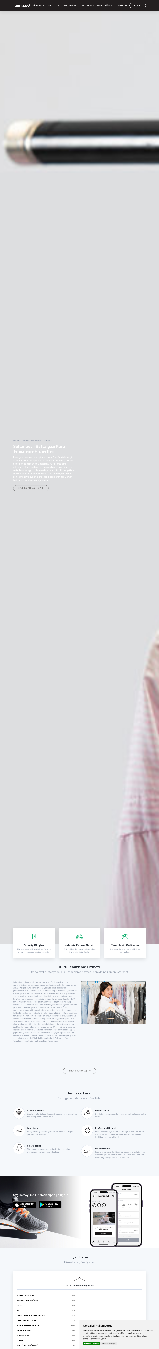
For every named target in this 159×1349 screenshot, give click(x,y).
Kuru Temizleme (36, 441)
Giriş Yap (122, 6)
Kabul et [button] (87, 1343)
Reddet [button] (96, 1343)
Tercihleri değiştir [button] (108, 1343)
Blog (99, 5)
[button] (86, 5)
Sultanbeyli (48, 441)
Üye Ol (137, 6)
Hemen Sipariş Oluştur (31, 488)
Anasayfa (16, 441)
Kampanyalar (70, 5)
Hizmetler (25, 441)
